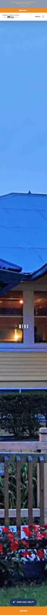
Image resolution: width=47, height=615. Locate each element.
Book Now (22, 10)
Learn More (23, 6)
